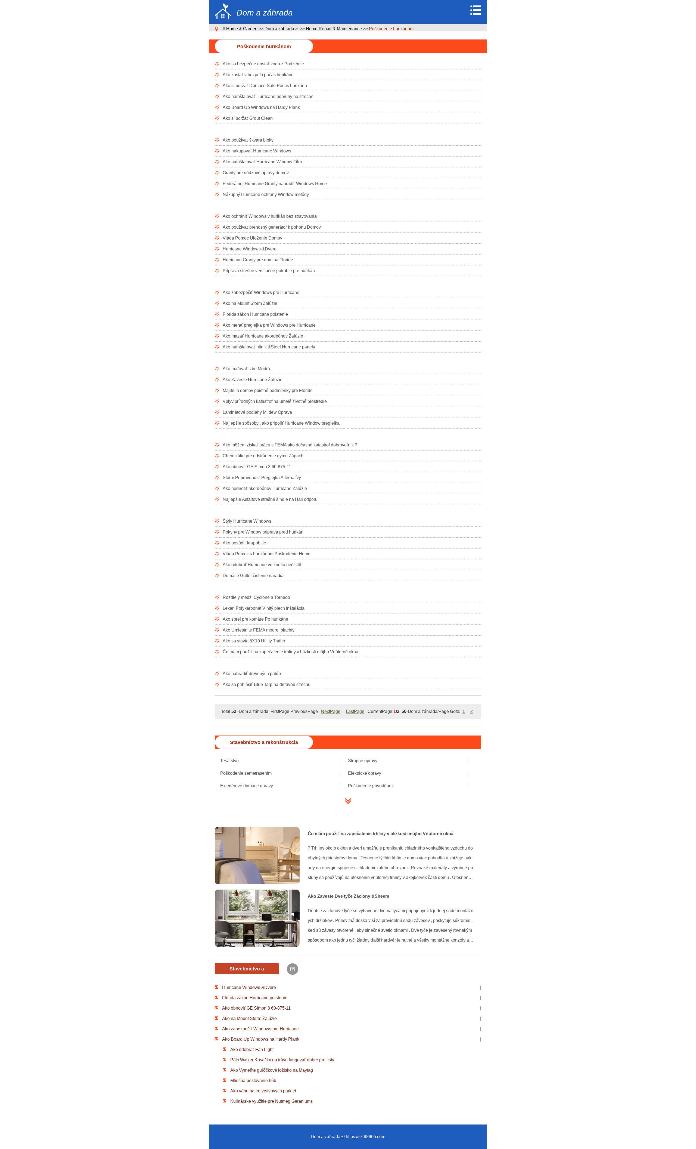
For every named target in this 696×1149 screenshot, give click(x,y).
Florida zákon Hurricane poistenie (255, 314)
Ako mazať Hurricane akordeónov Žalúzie (263, 336)
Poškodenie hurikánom (391, 28)
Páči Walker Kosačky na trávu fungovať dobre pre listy (282, 1060)
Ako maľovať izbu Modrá (246, 368)
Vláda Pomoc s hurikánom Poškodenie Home (266, 553)
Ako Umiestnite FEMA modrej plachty (258, 630)
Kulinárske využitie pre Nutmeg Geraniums (271, 1101)
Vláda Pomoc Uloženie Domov (252, 238)
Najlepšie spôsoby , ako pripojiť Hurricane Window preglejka (281, 423)
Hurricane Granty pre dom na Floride (258, 260)
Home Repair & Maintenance (334, 28)
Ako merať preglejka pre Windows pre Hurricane (269, 325)
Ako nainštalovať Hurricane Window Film (262, 162)
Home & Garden (241, 28)
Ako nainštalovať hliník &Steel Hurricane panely (269, 347)
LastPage (355, 711)
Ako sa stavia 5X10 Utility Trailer (254, 641)
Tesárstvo (229, 760)
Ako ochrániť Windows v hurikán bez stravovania (270, 216)
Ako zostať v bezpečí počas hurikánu (258, 74)
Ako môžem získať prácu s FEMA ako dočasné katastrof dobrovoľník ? (290, 445)
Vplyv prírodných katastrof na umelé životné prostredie (275, 401)
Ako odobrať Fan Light (252, 1049)
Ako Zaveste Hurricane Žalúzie (252, 379)
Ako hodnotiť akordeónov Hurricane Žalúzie (265, 488)
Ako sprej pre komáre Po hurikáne (255, 619)
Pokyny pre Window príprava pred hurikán (263, 532)
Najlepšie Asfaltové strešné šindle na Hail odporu (270, 499)
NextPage (330, 711)
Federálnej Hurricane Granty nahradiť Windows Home (275, 183)
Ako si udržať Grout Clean (248, 118)
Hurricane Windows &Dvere (249, 249)
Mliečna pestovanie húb (253, 1080)
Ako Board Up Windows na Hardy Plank (261, 107)
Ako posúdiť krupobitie (244, 543)
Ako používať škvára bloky (248, 140)
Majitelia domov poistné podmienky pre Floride (268, 390)
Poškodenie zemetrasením (246, 773)
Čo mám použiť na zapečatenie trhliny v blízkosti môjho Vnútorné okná (290, 651)
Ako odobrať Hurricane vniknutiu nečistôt (262, 564)
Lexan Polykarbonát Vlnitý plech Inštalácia (263, 608)
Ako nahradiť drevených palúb (252, 673)
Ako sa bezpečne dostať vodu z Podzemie (263, 64)
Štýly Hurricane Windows (247, 521)
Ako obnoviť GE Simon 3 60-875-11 (257, 466)
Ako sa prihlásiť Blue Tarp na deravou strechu (266, 684)
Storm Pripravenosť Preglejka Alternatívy (262, 477)
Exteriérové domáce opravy (246, 785)
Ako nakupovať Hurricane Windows (257, 151)
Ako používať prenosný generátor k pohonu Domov (272, 227)
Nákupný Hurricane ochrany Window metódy (266, 194)
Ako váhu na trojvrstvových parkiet (263, 1091)
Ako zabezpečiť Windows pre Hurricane (261, 292)
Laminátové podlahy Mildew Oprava (257, 412)
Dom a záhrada (279, 28)
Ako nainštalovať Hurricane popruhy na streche (268, 96)
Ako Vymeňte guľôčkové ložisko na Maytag (271, 1070)
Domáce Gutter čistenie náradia (253, 575)
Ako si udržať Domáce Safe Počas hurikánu (265, 85)
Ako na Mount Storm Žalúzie (250, 303)
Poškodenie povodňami (371, 785)
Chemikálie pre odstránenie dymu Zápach (263, 456)
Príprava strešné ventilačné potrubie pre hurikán (269, 270)
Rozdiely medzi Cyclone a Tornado (256, 597)
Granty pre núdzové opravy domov (256, 172)
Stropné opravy (362, 760)
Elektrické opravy (364, 773)
